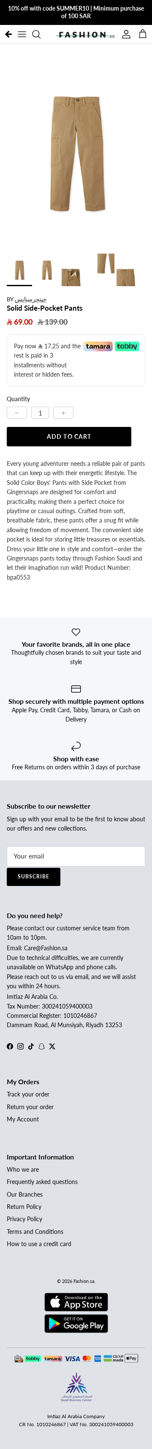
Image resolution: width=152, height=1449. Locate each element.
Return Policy (24, 1206)
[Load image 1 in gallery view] (76, 152)
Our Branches (25, 1194)
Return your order (30, 1106)
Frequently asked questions (42, 1181)
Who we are (23, 1169)
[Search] (40, 34)
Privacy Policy (24, 1218)
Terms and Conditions (35, 1231)
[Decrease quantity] (17, 412)
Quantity (18, 398)
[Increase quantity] (63, 412)
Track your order (28, 1094)
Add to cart (69, 436)
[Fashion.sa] (85, 34)
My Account (23, 1119)
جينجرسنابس (31, 299)
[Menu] (22, 34)
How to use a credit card (39, 1243)
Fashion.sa (83, 1281)
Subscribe (33, 876)
